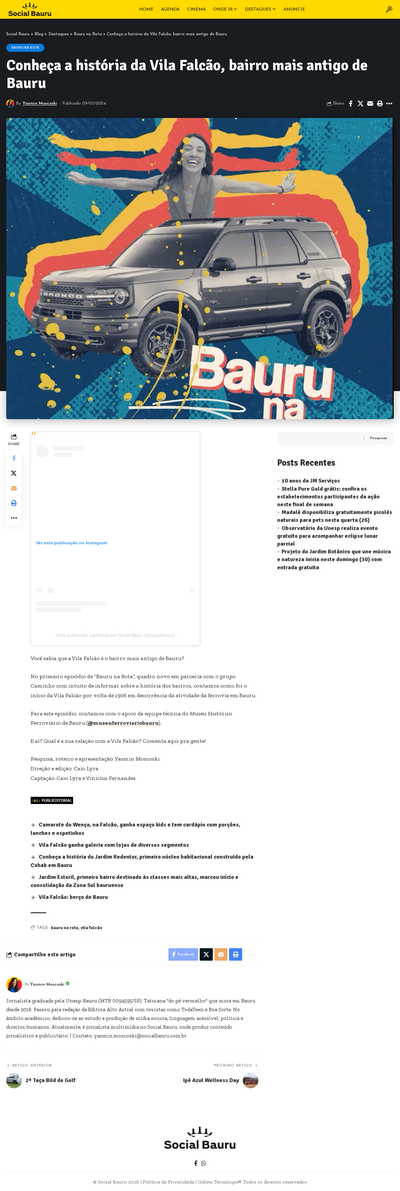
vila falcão (91, 927)
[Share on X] (360, 104)
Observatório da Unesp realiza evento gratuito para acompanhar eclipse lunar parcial (327, 536)
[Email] (370, 104)
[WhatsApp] (204, 1163)
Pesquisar (379, 438)
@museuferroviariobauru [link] (123, 722)
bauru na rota (64, 927)
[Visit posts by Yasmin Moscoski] (10, 104)
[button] (389, 9)
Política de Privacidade (168, 1182)
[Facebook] (195, 1163)
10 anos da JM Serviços (311, 481)
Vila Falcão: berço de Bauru (73, 897)
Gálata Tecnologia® (220, 1182)
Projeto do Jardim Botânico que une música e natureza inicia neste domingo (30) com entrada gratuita (334, 559)
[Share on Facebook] (350, 104)
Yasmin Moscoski (39, 103)
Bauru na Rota (25, 48)
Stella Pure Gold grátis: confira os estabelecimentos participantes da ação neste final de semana (328, 496)
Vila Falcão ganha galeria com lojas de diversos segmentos (114, 844)
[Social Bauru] (29, 9)
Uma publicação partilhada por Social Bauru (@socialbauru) (115, 635)
